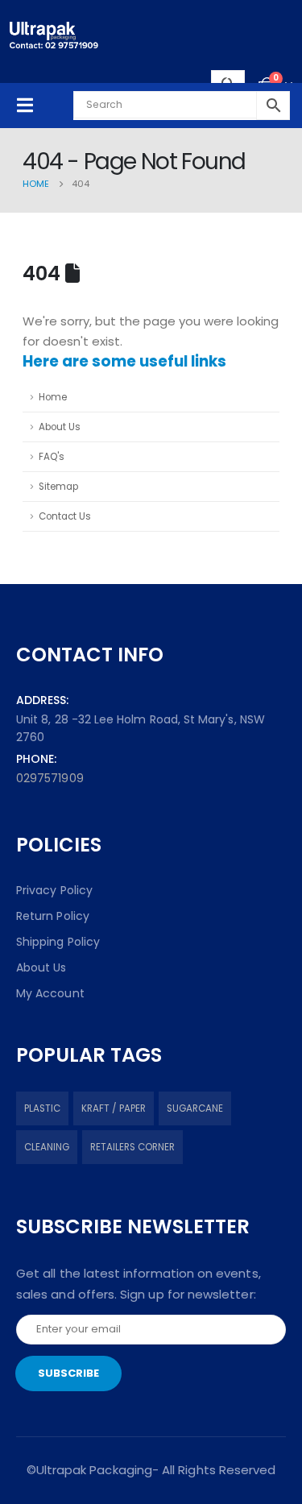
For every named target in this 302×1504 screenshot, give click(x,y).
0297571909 (50, 778)
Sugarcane (195, 1108)
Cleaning (46, 1147)
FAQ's (51, 456)
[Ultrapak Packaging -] (54, 35)
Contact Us (65, 516)
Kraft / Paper (113, 1108)
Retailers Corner (132, 1147)
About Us (60, 427)
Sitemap (58, 486)
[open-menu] (25, 105)
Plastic (42, 1108)
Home (53, 397)
